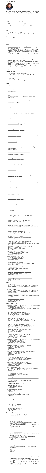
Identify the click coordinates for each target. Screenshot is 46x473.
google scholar (36, 32)
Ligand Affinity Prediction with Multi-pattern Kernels (16, 257)
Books (25, 23)
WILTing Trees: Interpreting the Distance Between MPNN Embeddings (19, 313)
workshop (18, 204)
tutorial (11, 53)
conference (15, 91)
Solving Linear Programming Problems (14, 409)
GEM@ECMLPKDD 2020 (14, 433)
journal (19, 107)
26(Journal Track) (14, 447)
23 (15, 438)
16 (14, 445)
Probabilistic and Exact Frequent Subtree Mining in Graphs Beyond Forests (20, 232)
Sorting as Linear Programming (13, 390)
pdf (8, 91)
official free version (14, 107)
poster (10, 102)
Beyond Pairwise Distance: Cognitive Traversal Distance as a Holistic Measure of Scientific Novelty (23, 74)
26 (15, 444)
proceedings (11, 296)
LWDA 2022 (24, 435)
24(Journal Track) (30, 446)
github (18, 33)
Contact (9, 23)
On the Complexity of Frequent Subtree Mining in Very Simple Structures (19, 272)
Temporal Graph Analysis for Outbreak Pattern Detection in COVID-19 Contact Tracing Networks (23, 368)
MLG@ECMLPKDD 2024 (14, 424)
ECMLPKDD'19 (35, 463)
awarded (11, 464)
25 (24, 439)
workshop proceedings (14, 287)
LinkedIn (19, 32)
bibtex (19, 159)
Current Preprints (10, 25)
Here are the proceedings (15, 427)
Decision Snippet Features (12, 216)
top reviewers (22, 61)
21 (13, 438)
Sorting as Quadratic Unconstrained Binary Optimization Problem (18, 394)
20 (12, 438)
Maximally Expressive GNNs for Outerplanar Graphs (16, 307)
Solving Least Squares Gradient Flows (14, 405)
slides (10, 91)
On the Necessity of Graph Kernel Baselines (15, 373)
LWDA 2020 (25, 436)
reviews (14, 102)
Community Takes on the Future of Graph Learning (16, 64)
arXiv (16, 102)
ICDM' (11, 448)
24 (23, 439)
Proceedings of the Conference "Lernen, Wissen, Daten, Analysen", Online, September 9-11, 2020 (23, 295)
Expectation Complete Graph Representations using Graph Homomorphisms (20, 358)
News (9, 24)
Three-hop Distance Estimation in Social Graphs (15, 247)
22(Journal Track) (18, 446)
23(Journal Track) (24, 446)
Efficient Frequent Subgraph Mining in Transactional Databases (18, 211)
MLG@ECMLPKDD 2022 (14, 428)
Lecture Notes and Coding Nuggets (29, 25)
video (14, 124)
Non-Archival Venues (27, 24)
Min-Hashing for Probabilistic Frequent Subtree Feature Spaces (18, 252)
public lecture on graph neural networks (16, 54)
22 (14, 438)
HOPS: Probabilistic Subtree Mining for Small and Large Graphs (18, 221)
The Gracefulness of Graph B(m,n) (13, 79)
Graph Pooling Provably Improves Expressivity (15, 335)
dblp (32, 32)
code (12, 91)
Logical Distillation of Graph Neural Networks (15, 330)
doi (13, 91)
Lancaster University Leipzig (25, 11)
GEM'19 (11, 463)
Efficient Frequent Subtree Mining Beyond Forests (16, 299)
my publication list (30, 28)
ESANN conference (27, 47)
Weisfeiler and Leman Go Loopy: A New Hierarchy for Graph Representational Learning (21, 325)
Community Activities (27, 26)
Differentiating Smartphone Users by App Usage (15, 262)
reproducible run (13, 187)
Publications (10, 26)
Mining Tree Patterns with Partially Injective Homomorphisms (17, 242)
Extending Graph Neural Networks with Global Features (16, 352)
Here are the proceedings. (31, 436)
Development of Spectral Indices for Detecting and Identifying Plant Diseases (20, 278)
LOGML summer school (20, 53)
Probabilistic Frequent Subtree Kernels (14, 267)
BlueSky (7, 34)
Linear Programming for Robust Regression (15, 386)
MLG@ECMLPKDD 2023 (14, 426)
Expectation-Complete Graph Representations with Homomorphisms (19, 152)
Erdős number (9, 21)
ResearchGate (14, 32)
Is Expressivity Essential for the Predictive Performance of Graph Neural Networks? (21, 319)
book (15, 301)
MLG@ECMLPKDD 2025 (14, 415)
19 (14, 462)
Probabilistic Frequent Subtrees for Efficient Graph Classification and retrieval (20, 237)
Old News (8, 69)
